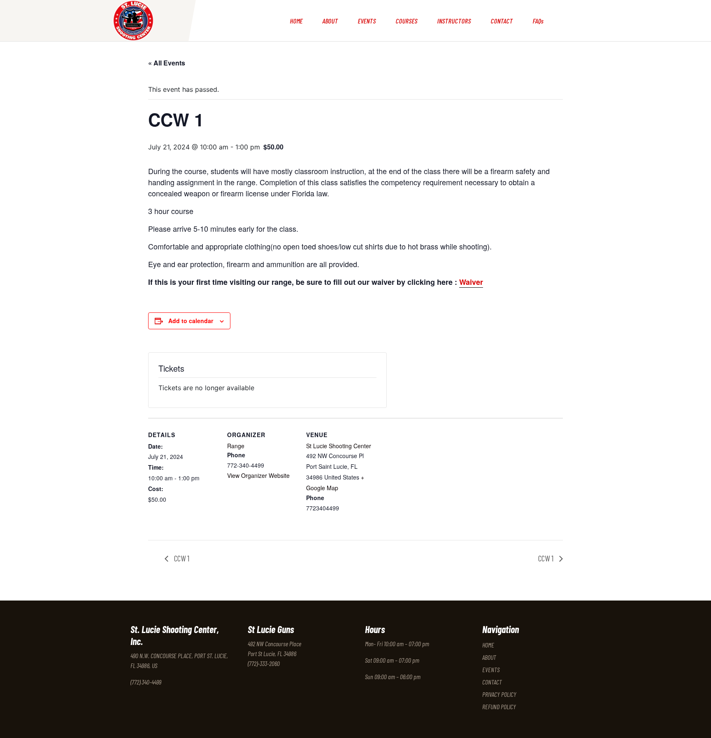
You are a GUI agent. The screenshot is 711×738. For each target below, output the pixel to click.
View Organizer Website (258, 475)
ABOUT (330, 21)
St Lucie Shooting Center (338, 446)
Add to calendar (190, 321)
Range (235, 446)
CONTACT (502, 21)
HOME (296, 21)
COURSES (406, 21)
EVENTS (366, 21)
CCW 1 (180, 558)
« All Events (166, 63)
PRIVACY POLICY (499, 694)
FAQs (538, 21)
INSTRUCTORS (454, 21)
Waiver (471, 282)
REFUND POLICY (499, 706)
